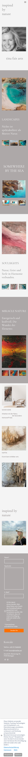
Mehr (16, 750)
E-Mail (7, 592)
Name (6, 557)
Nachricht (7, 566)
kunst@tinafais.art (15, 651)
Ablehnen (18, 755)
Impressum (7, 750)
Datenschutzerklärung (11, 747)
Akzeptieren (8, 755)
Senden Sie (14, 631)
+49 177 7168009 (15, 647)
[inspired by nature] (7, 17)
